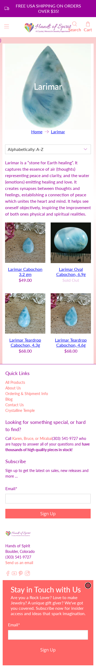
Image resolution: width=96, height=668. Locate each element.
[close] (88, 585)
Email (14, 624)
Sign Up (48, 650)
